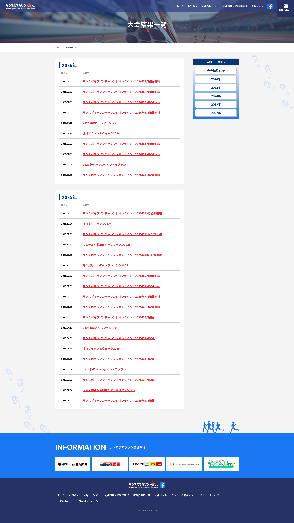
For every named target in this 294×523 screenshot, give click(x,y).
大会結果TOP (216, 71)
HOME (57, 47)
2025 (214, 87)
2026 (214, 79)
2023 (214, 104)
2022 (214, 113)
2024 (214, 96)
